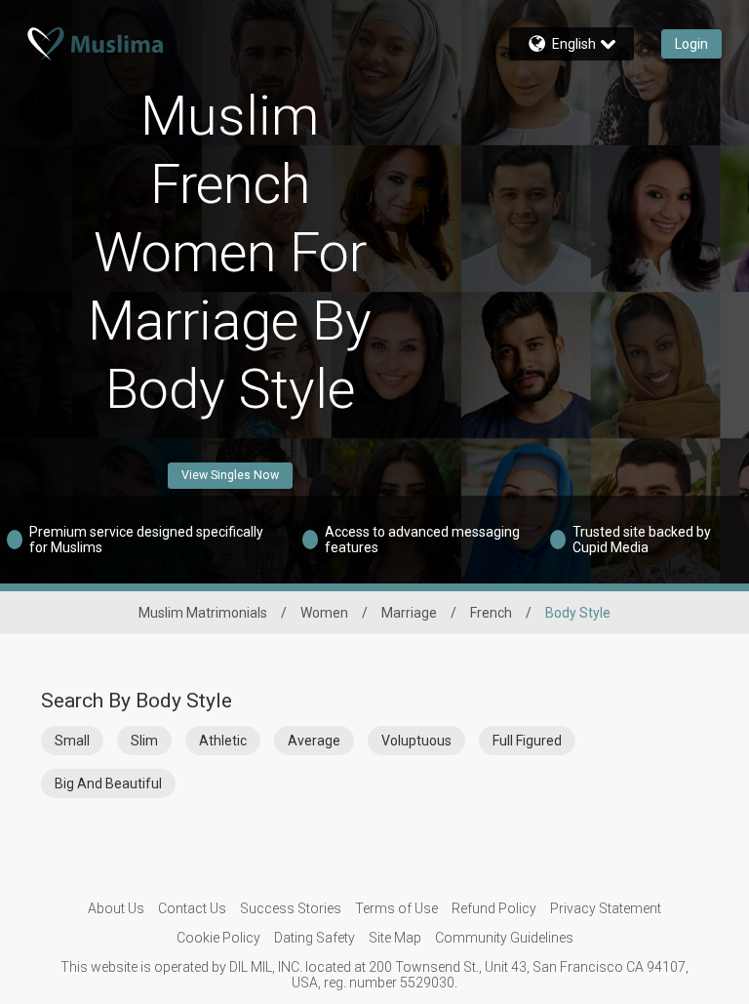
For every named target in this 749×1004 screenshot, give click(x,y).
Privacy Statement (605, 908)
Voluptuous (416, 740)
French (491, 613)
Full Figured (527, 740)
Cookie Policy (218, 937)
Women (324, 613)
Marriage (409, 613)
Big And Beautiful (108, 783)
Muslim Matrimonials (202, 613)
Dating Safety (314, 937)
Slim (144, 740)
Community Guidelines (504, 937)
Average (314, 740)
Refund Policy (494, 908)
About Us (116, 908)
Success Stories (290, 908)
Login (691, 44)
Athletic (223, 740)
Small (72, 740)
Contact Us (192, 908)
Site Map (395, 937)
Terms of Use (396, 908)
